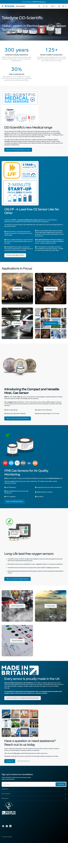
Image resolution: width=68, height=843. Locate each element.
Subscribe (61, 784)
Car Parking (17, 323)
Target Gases (51, 606)
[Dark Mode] (45, 6)
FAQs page (16, 753)
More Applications (50, 323)
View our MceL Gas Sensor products (17, 418)
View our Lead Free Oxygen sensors (17, 579)
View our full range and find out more (18, 149)
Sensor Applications (17, 606)
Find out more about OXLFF (15, 255)
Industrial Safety (51, 288)
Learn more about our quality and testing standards (22, 698)
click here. (43, 1)
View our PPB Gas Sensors (14, 501)
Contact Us (9, 761)
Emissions (17, 288)
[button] (2, 6)
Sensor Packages (17, 640)
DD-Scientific (9, 836)
